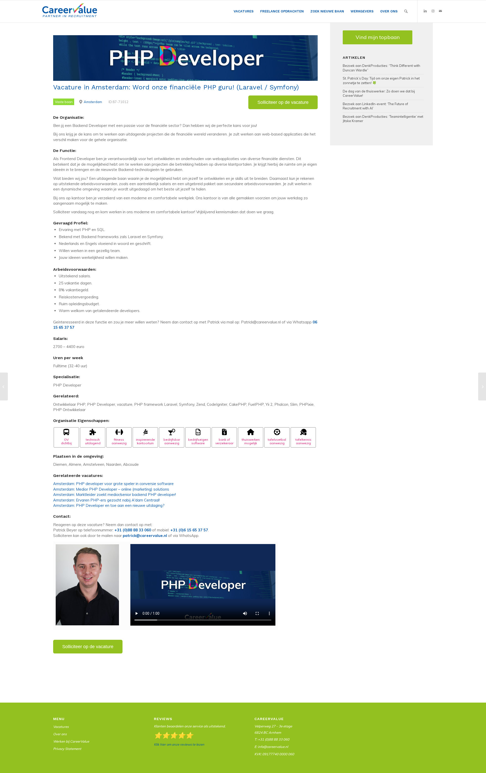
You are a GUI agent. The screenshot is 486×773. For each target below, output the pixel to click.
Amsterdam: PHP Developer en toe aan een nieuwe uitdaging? (109, 505)
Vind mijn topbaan (378, 37)
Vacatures (61, 727)
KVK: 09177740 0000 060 (274, 754)
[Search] (406, 11)
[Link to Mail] (440, 11)
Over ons (60, 734)
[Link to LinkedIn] (425, 11)
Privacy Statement (67, 749)
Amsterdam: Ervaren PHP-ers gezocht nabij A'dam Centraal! (106, 500)
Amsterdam (93, 102)
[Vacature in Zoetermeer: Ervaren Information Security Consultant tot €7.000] (4, 386)
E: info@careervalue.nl (271, 747)
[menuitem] (243, 11)
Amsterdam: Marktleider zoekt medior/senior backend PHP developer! (114, 494)
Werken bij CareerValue (71, 741)
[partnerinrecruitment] (69, 13)
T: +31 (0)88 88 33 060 (271, 739)
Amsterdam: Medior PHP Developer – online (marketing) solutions (111, 489)
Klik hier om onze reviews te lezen (179, 744)
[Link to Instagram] (433, 11)
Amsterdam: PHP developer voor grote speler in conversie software (113, 483)
